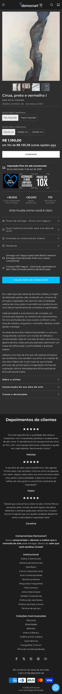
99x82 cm (23, 132)
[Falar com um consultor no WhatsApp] (56, 688)
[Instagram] (31, 658)
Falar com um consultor (31, 280)
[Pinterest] (38, 658)
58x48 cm (8, 132)
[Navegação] (3, 4)
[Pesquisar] (51, 4)
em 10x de (29, 145)
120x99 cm (37, 132)
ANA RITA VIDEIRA (13, 100)
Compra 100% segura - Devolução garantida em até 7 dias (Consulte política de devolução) (31, 268)
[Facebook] (16, 658)
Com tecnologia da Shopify (31, 690)
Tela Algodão (10, 117)
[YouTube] (45, 658)
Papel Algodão (28, 117)
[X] (23, 658)
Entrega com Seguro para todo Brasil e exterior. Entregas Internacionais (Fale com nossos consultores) (31, 258)
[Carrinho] (58, 4)
